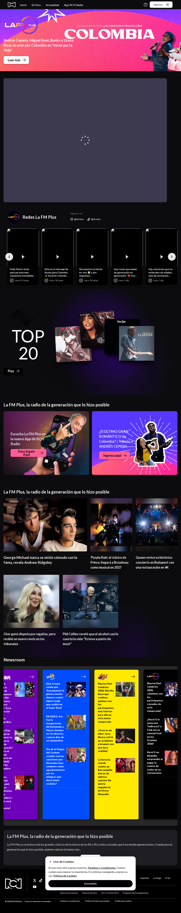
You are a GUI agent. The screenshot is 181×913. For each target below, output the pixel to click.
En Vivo (36, 5)
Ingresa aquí (112, 455)
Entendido (90, 883)
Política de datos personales (97, 901)
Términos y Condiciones (101, 867)
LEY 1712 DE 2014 (109, 893)
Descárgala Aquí (26, 452)
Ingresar (158, 4)
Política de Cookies (65, 875)
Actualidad (52, 5)
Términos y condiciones (70, 901)
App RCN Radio (73, 5)
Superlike (144, 878)
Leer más (14, 60)
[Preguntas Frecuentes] (146, 5)
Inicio (23, 5)
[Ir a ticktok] (34, 880)
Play (11, 371)
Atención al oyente (69, 893)
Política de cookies (123, 901)
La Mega (157, 878)
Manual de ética (89, 893)
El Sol (167, 878)
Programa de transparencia (135, 893)
